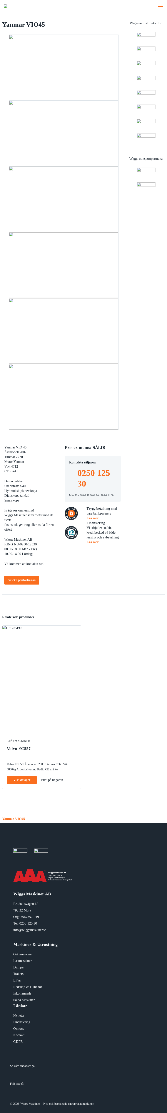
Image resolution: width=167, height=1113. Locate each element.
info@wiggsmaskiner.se (29, 930)
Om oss (18, 1028)
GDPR (18, 1041)
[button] (160, 8)
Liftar (17, 980)
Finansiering (21, 1022)
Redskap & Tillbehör (27, 987)
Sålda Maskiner (24, 1000)
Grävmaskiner (23, 954)
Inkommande (22, 993)
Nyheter (18, 1015)
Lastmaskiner (22, 961)
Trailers (18, 974)
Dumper (19, 967)
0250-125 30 (28, 923)
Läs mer (93, 518)
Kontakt (18, 1035)
